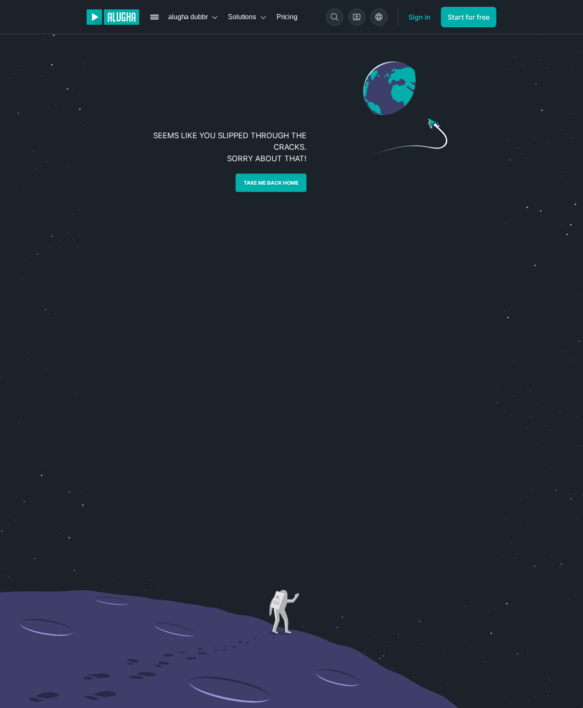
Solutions (242, 16)
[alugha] (113, 17)
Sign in (419, 17)
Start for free (469, 17)
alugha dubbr (187, 16)
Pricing (287, 16)
